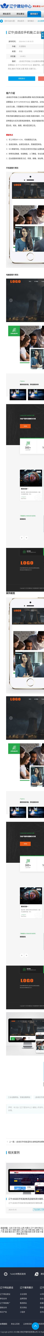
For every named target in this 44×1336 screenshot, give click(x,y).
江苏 (6, 1230)
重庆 (10, 1232)
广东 (41, 1230)
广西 (2, 1232)
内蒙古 (27, 1228)
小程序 (22, 1312)
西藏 (26, 1232)
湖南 (37, 1230)
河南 (30, 1230)
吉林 (36, 1228)
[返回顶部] (35, 1326)
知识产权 (3, 1312)
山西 (22, 1228)
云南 (22, 1232)
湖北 (33, 1230)
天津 (14, 1228)
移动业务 (3, 1299)
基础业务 (3, 1307)
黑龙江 (40, 1228)
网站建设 (20, 14)
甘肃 (33, 1232)
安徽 (14, 1230)
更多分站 (24, 1234)
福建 (18, 1230)
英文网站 (23, 1307)
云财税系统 (27, 1324)
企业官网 (23, 1294)
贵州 (18, 1232)
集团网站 (23, 1303)
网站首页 (7, 14)
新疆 (18, 1234)
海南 (6, 1232)
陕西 (30, 1232)
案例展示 (34, 14)
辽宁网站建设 (5, 1294)
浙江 (10, 1230)
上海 (2, 1230)
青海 (37, 1232)
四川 (14, 1232)
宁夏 (41, 1232)
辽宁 (32, 1228)
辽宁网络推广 (5, 1303)
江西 (22, 1230)
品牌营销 (23, 1299)
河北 (18, 1228)
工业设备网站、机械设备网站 (19, 1097)
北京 (11, 1228)
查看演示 (21, 78)
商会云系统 (15, 1324)
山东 (26, 1230)
